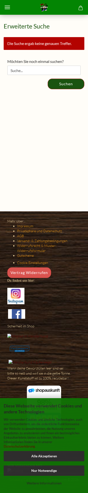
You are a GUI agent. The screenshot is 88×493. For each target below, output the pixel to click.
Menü (7, 7)
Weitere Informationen (44, 483)
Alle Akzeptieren (44, 456)
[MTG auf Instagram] (15, 295)
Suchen (66, 83)
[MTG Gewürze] (44, 7)
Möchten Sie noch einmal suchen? (35, 61)
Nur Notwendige (44, 470)
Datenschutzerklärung (19, 446)
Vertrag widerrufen (29, 272)
